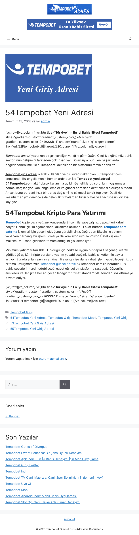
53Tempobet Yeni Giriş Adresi (32, 323)
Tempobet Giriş (21, 312)
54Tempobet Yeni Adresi (28, 318)
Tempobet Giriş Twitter (22, 465)
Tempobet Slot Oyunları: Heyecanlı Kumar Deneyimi (42, 502)
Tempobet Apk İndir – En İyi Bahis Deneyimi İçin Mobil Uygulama (51, 459)
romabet (69, 519)
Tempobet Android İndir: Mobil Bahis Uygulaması (41, 496)
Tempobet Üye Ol (18, 484)
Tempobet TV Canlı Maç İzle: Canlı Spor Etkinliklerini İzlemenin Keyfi (54, 477)
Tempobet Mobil (84, 318)
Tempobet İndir (16, 471)
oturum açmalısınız (52, 358)
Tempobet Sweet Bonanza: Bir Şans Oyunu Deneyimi (43, 453)
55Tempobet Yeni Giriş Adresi (32, 329)
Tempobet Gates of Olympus (26, 447)
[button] (130, 39)
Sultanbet (12, 416)
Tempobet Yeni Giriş (112, 318)
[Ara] (65, 384)
